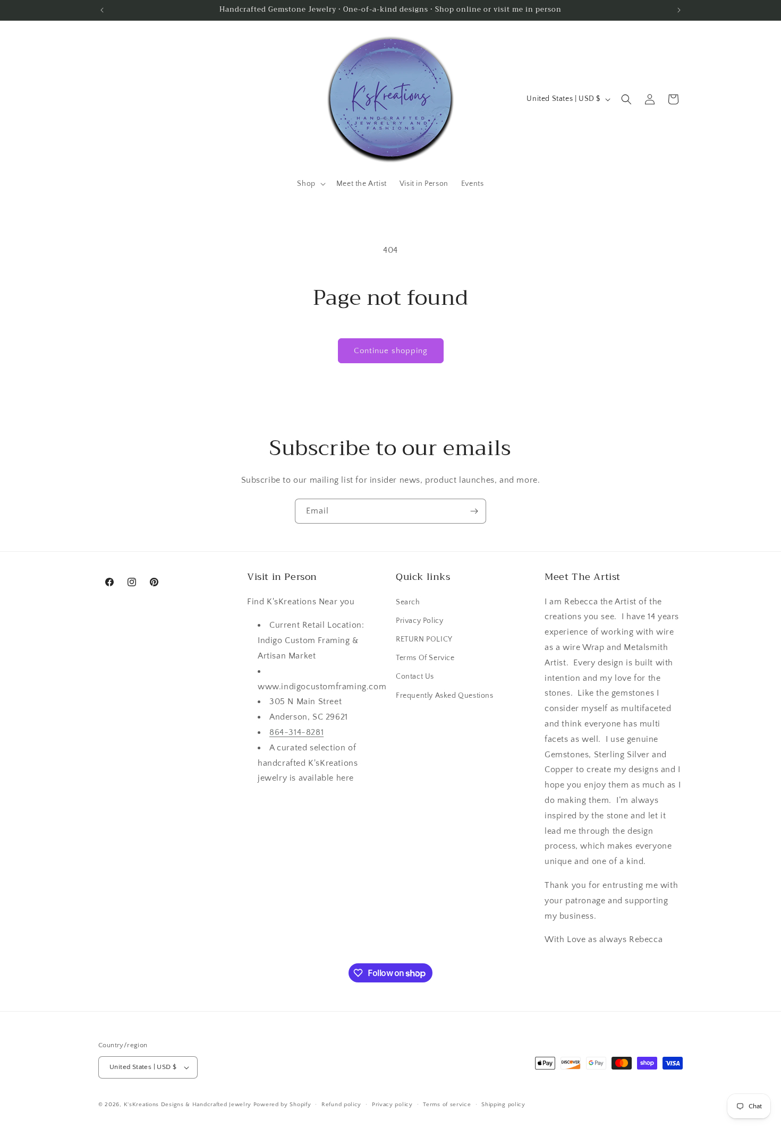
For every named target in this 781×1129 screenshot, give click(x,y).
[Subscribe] (474, 511)
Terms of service (447, 1104)
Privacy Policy (419, 621)
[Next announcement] (679, 10)
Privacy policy (392, 1104)
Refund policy (341, 1104)
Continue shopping (391, 350)
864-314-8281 (296, 732)
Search (408, 602)
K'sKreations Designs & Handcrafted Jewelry (187, 1104)
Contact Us (415, 676)
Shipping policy (503, 1104)
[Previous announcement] (102, 10)
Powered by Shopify (282, 1104)
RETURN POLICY (424, 639)
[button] (310, 184)
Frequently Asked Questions (445, 695)
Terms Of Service (425, 658)
